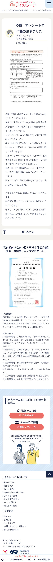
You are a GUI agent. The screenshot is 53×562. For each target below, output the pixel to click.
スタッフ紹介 (9, 489)
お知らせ (7, 520)
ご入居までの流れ (11, 499)
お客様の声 (8, 486)
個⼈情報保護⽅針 (11, 530)
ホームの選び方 (10, 502)
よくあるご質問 (10, 496)
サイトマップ (9, 523)
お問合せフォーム (26, 427)
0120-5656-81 (26, 415)
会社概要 (7, 516)
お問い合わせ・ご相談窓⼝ (15, 526)
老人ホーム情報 (10, 506)
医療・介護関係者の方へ (14, 492)
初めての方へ (9, 482)
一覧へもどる (26, 232)
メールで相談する (41, 559)
